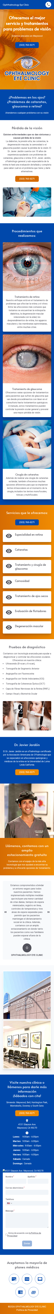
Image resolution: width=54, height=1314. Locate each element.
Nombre (10, 1176)
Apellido (32, 1176)
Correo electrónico (15, 1187)
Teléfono (10, 1199)
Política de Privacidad (27, 1310)
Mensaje (10, 1210)
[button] (9, 1203)
